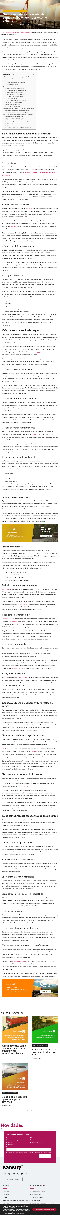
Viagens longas (6, 589)
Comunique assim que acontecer (15, 116)
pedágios (34, 751)
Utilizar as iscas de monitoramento (15, 92)
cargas (30, 208)
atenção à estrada (18, 668)
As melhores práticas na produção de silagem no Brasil (44, 1052)
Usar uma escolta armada (13, 104)
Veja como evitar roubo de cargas (13, 86)
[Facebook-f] (5, 1174)
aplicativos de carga (9, 748)
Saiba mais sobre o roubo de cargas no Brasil (16, 77)
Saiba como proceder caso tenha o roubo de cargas (18, 114)
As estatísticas (10, 78)
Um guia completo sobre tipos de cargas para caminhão (14, 1099)
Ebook (35, 1045)
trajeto (35, 434)
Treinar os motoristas (12, 98)
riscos (38, 352)
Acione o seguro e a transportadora (16, 118)
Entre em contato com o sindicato (15, 120)
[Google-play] (26, 1174)
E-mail (7, 1146)
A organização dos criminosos (14, 80)
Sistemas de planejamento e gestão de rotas (18, 110)
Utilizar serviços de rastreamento (15, 88)
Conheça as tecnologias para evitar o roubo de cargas (19, 108)
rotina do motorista (23, 677)
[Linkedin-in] (22, 1174)
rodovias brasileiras (9, 618)
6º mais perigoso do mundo (10, 196)
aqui (23, 1213)
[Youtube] (14, 1174)
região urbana (14, 226)
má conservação (14, 621)
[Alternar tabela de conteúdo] (32, 74)
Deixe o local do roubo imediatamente (16, 125)
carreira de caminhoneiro (18, 961)
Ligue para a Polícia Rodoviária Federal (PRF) (18, 122)
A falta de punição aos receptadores (16, 82)
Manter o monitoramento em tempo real (17, 90)
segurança (25, 786)
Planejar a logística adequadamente (16, 94)
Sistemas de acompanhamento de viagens (17, 112)
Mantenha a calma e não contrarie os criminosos (19, 127)
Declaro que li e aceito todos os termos (44, 1209)
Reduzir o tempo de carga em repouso (16, 100)
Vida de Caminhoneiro (21, 11)
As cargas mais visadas (12, 84)
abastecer (26, 604)
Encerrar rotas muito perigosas (15, 96)
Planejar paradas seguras (14, 106)
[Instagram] (9, 1174)
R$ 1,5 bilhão (32, 169)
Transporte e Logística (9, 11)
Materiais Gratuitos (42, 1045)
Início (2, 32)
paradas (6, 677)
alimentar (20, 604)
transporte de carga (27, 196)
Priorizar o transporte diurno (14, 102)
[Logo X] (18, 1174)
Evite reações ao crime (12, 124)
